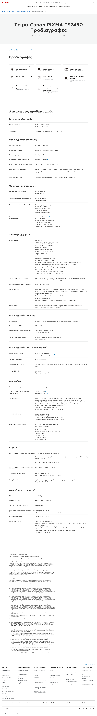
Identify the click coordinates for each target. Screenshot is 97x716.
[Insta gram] (83, 709)
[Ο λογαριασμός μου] (93, 2)
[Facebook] (79, 709)
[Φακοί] (43, 6)
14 (51, 532)
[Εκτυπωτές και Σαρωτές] (57, 6)
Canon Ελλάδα (6, 708)
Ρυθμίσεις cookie (6, 705)
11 (45, 391)
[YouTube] (93, 709)
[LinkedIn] (86, 709)
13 (43, 505)
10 (54, 354)
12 (47, 393)
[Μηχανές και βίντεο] (37, 6)
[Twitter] (90, 709)
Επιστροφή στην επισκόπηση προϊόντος (23, 50)
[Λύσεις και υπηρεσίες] (71, 6)
